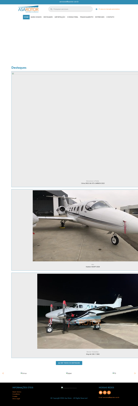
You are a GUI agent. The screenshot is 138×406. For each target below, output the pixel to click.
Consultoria (72, 17)
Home (26, 17)
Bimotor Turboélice (92, 352)
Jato (92, 264)
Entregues (99, 17)
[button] (3, 373)
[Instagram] (105, 392)
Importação (60, 17)
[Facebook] (100, 392)
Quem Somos (36, 17)
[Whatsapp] (109, 392)
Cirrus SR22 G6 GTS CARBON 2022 (93, 183)
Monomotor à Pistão (92, 181)
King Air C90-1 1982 (93, 354)
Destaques (48, 17)
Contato (110, 17)
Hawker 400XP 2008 (93, 267)
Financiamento (86, 17)
